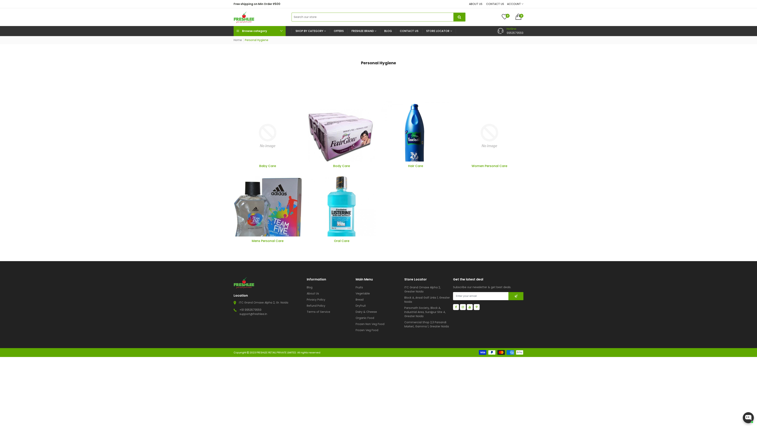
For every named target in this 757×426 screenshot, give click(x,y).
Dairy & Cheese (366, 312)
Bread (360, 300)
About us (475, 4)
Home (238, 40)
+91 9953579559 (250, 310)
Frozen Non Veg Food (370, 324)
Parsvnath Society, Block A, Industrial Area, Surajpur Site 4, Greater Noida (425, 312)
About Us (313, 293)
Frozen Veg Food (367, 330)
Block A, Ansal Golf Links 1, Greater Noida (427, 300)
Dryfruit (361, 306)
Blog (309, 287)
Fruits (359, 287)
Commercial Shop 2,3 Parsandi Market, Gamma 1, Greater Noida (426, 324)
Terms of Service (318, 312)
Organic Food (365, 318)
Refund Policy (316, 306)
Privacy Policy (316, 300)
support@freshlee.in (253, 314)
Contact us (495, 4)
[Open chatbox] (748, 417)
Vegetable (363, 293)
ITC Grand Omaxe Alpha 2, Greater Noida (422, 289)
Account (514, 4)
